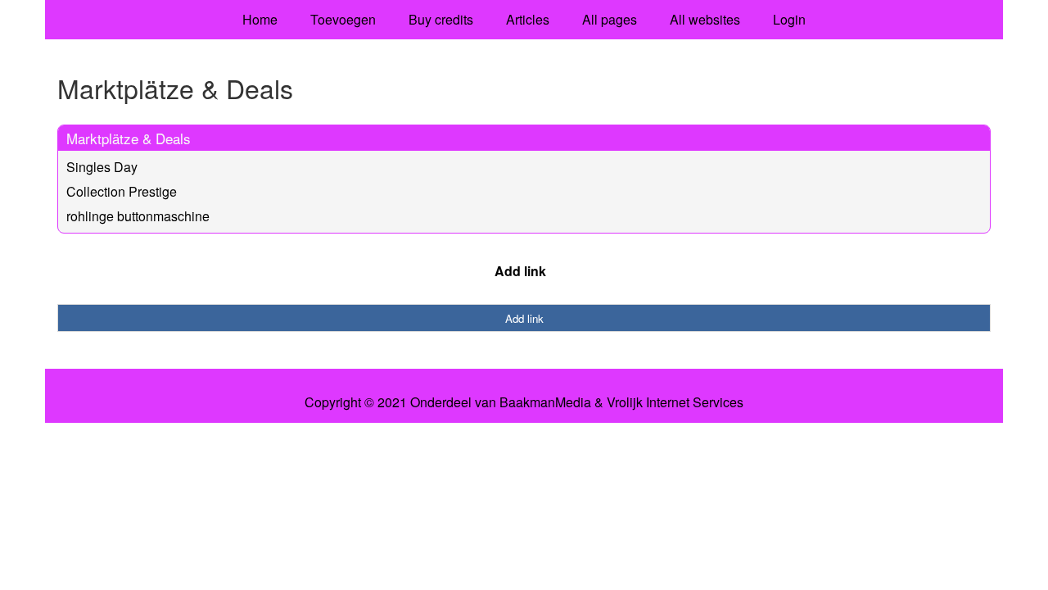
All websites (705, 19)
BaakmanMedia (545, 402)
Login (789, 19)
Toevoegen (343, 19)
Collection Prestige (121, 191)
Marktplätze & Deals (128, 138)
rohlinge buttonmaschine (138, 215)
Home (260, 19)
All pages (609, 19)
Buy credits (441, 19)
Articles (527, 19)
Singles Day (102, 166)
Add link (520, 270)
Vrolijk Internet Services (675, 402)
